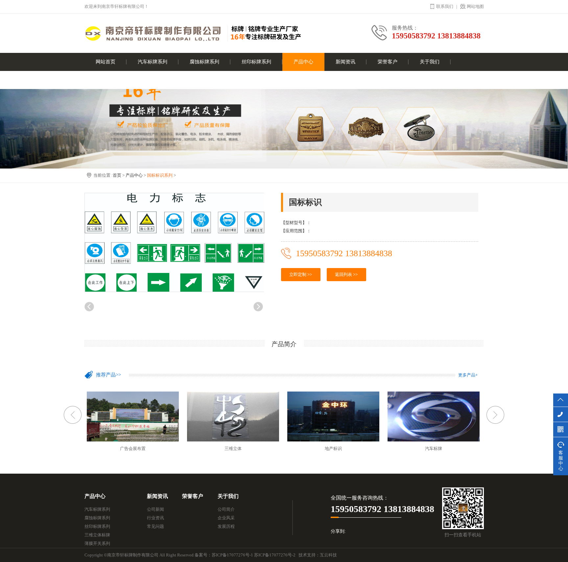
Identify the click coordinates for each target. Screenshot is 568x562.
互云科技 (328, 554)
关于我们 (429, 61)
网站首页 (105, 61)
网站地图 (475, 6)
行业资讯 (155, 517)
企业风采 (226, 517)
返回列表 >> (346, 274)
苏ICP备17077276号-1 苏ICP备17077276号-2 (254, 554)
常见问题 (155, 526)
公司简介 (226, 509)
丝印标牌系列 (256, 61)
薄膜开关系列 (97, 543)
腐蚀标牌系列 (204, 61)
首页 (117, 175)
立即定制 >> (300, 274)
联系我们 (444, 6)
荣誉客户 (387, 61)
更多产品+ (468, 374)
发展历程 (226, 526)
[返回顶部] (560, 400)
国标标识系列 (160, 175)
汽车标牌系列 (152, 61)
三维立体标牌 (97, 534)
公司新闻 (155, 509)
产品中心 (303, 61)
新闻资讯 (345, 61)
